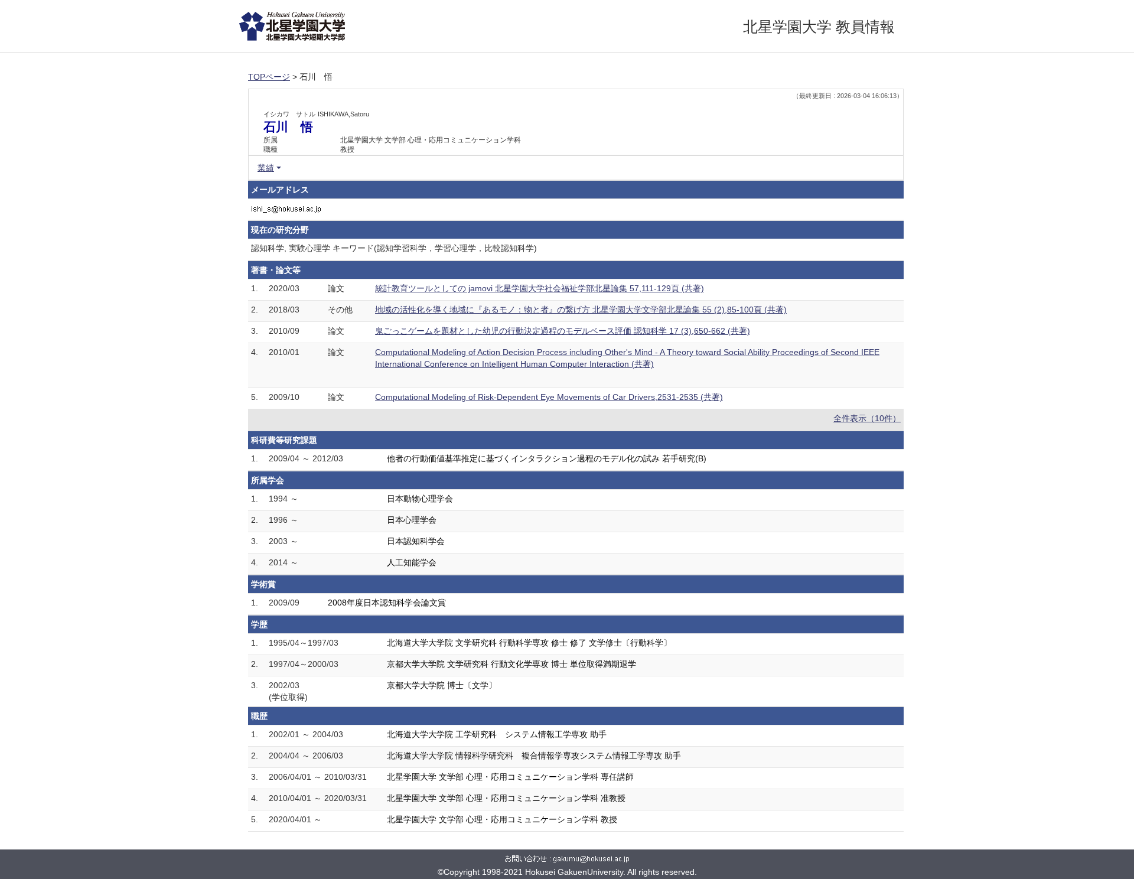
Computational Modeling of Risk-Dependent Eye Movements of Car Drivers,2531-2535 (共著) (549, 397)
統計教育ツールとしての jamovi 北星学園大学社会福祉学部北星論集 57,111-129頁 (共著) (539, 288)
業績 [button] (266, 167)
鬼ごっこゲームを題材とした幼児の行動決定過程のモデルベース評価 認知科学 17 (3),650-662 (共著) (562, 331)
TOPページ (269, 77)
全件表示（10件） (867, 418)
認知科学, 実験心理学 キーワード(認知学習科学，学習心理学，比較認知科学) (394, 248)
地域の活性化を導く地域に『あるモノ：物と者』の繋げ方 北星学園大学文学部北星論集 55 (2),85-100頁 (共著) (581, 309)
